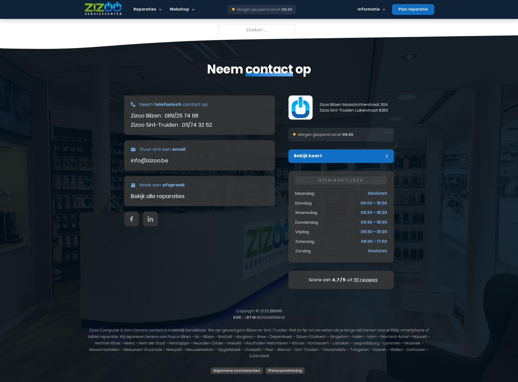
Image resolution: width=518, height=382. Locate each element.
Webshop (179, 9)
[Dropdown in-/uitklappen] (160, 9)
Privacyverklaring (285, 370)
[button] (341, 156)
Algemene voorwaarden (236, 370)
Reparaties (145, 9)
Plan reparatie (413, 9)
